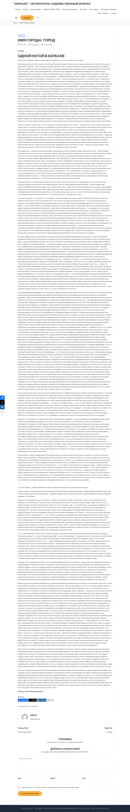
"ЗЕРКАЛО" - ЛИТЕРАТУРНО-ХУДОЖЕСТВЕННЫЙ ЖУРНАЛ (51, 3)
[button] (27, 17)
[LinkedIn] (2, 407)
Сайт (84, 778)
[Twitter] (2, 402)
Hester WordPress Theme (100, 808)
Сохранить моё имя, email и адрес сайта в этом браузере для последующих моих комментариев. (50, 787)
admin (33, 715)
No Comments (48, 44)
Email (53, 778)
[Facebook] (2, 397)
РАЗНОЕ (21, 36)
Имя (20, 778)
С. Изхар (21, 51)
